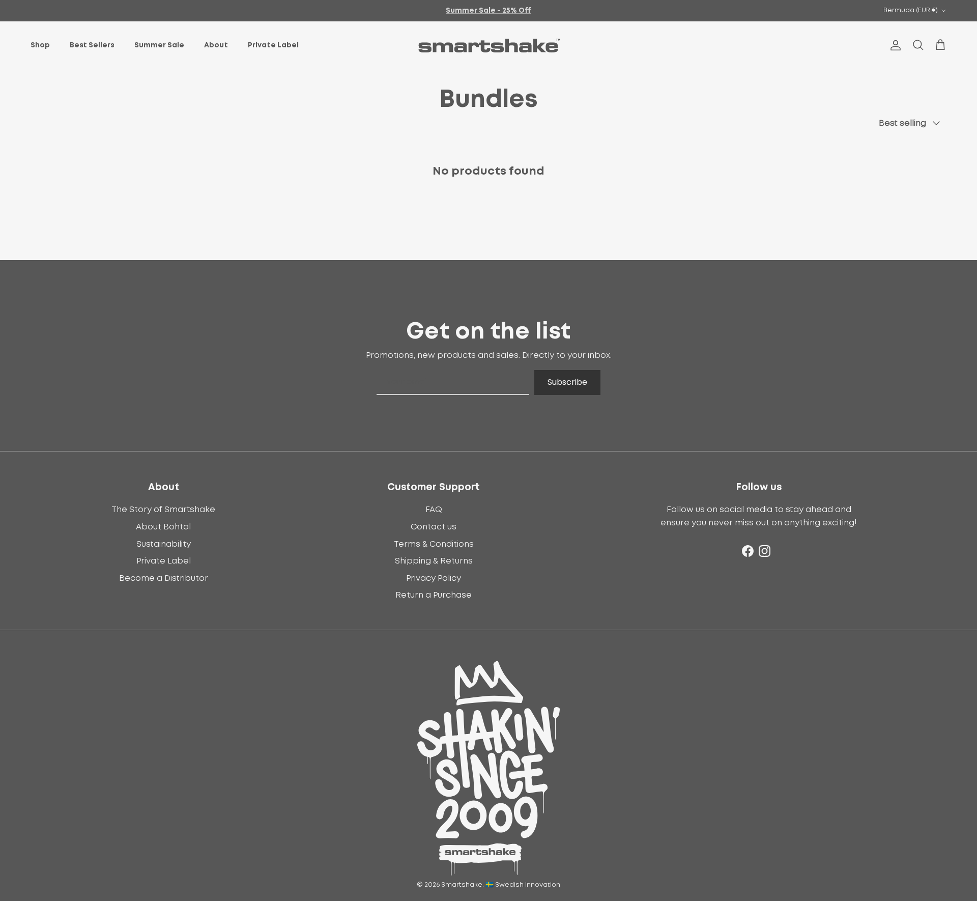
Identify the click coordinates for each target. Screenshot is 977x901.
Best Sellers (92, 45)
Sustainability (163, 544)
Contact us (433, 527)
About (216, 45)
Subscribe (567, 382)
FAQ (433, 509)
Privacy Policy (433, 578)
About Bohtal (163, 527)
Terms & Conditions (434, 544)
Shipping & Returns (434, 561)
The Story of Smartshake (163, 509)
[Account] (893, 45)
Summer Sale (159, 45)
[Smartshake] (488, 46)
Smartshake (461, 885)
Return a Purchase (433, 595)
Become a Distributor (163, 578)
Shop (40, 45)
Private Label (273, 45)
